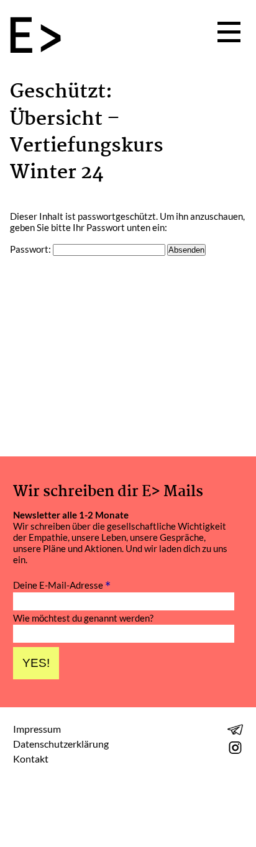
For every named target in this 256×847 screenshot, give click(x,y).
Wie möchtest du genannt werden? (83, 618)
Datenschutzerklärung (61, 744)
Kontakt (30, 758)
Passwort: (31, 249)
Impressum (37, 729)
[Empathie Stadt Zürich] (40, 36)
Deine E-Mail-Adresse (62, 584)
